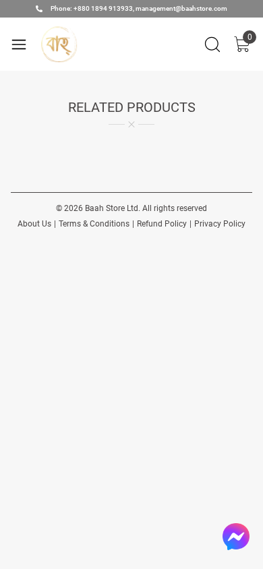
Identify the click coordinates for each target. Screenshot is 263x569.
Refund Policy (162, 224)
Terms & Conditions (94, 224)
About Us (34, 224)
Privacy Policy (219, 224)
